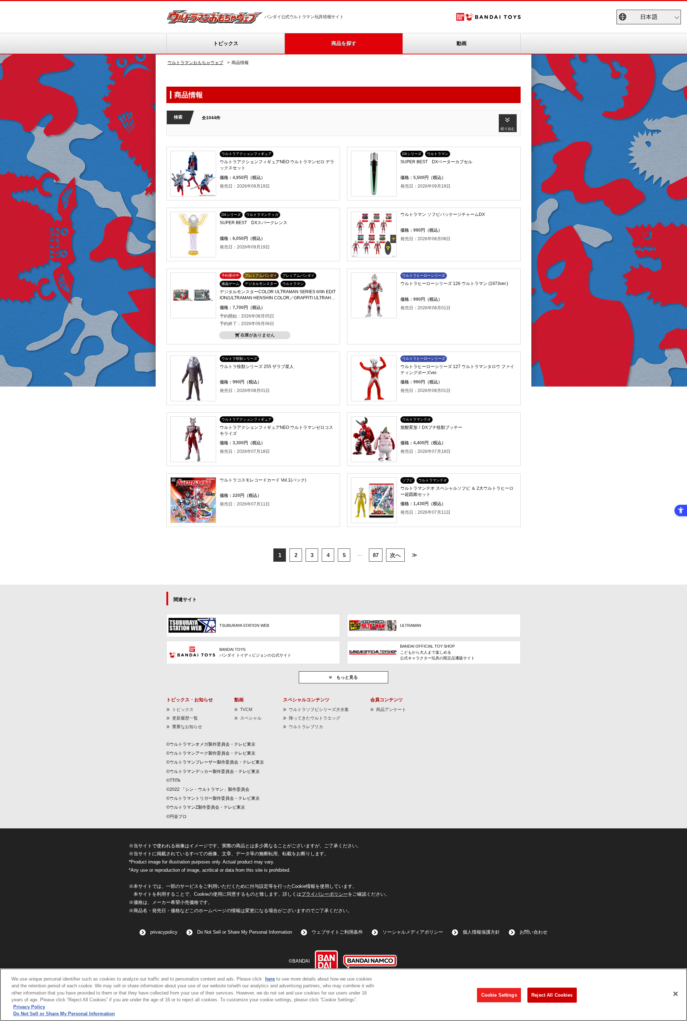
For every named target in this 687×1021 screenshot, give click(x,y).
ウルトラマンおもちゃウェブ (195, 62)
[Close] (675, 994)
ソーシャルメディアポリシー (413, 932)
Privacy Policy (29, 1007)
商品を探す (343, 43)
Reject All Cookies (551, 995)
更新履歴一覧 (185, 718)
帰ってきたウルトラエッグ (314, 718)
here (270, 979)
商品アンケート (391, 709)
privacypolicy (163, 932)
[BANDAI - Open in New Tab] (326, 961)
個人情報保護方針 (481, 932)
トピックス (225, 43)
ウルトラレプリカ (306, 726)
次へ (395, 555)
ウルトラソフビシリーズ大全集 (319, 709)
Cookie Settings (499, 995)
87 (376, 555)
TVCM (246, 709)
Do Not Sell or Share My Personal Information (244, 932)
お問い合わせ (533, 932)
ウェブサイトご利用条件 (337, 932)
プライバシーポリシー (324, 894)
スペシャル (251, 718)
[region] (343, 994)
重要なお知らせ (187, 726)
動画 (462, 43)
